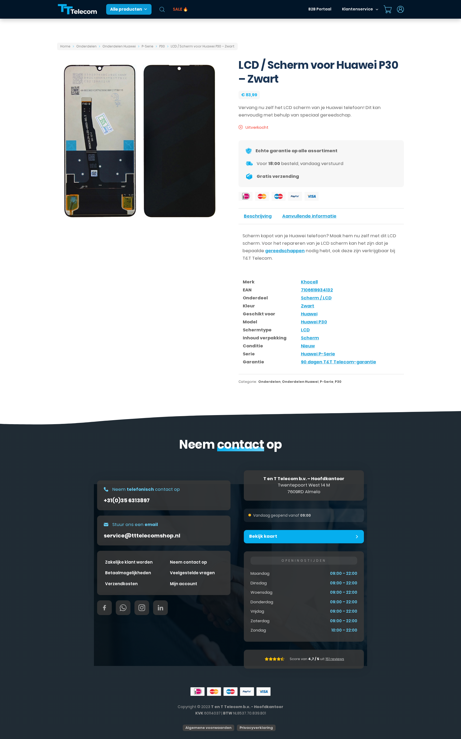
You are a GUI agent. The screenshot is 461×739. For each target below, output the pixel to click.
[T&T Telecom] (77, 9)
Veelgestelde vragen (192, 573)
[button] (304, 536)
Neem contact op (188, 562)
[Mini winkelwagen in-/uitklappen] (388, 9)
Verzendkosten (121, 584)
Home (65, 46)
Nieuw (308, 346)
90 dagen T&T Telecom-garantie (338, 362)
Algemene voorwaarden (208, 727)
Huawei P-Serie (318, 354)
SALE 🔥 (180, 9)
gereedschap (335, 115)
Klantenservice (357, 9)
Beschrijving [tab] (258, 216)
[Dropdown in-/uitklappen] (377, 9)
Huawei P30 (314, 322)
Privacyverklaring (256, 727)
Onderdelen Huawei (119, 46)
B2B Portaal (319, 9)
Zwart (307, 306)
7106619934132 (317, 290)
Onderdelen (86, 46)
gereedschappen (285, 251)
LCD (305, 330)
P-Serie (147, 46)
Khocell (309, 282)
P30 (162, 46)
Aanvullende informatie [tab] (309, 216)
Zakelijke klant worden (129, 562)
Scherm (310, 338)
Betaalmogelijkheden (128, 573)
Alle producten (126, 9)
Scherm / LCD (316, 298)
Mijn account (183, 584)
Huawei (309, 314)
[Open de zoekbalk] (162, 9)
